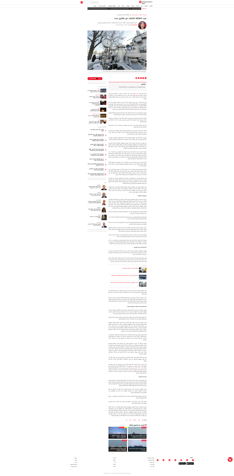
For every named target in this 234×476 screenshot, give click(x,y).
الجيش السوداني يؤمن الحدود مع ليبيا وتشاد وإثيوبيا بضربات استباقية (96, 174)
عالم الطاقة (135, 94)
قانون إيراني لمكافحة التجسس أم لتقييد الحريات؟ (94, 224)
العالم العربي (97, 95)
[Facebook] (193, 460)
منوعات (128, 6)
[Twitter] (187, 460)
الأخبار (151, 6)
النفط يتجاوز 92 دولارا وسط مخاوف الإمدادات (137, 449)
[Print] (136, 78)
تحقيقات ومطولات (112, 6)
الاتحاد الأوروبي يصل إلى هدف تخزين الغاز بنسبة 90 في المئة (124, 282)
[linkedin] (169, 460)
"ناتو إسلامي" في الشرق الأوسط (95, 217)
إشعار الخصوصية (151, 460)
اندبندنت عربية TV (102, 6)
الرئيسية (144, 15)
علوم (99, 101)
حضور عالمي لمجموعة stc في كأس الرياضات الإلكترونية (94, 104)
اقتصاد (137, 6)
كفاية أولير (134, 25)
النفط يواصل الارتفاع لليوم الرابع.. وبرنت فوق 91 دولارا (118, 449)
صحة (119, 6)
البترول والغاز (135, 15)
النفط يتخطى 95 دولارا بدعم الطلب (130, 268)
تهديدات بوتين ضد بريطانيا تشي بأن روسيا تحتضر (95, 194)
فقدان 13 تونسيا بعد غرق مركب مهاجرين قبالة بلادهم (137, 8)
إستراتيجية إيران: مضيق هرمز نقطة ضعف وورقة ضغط (94, 209)
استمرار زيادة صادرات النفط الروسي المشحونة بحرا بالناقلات (124, 275)
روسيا (139, 420)
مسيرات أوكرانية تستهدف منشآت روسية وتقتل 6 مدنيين (96, 159)
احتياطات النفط (138, 368)
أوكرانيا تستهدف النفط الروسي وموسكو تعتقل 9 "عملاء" (97, 144)
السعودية (134, 420)
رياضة (123, 6)
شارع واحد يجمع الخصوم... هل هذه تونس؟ (94, 97)
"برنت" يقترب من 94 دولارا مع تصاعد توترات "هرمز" (119, 436)
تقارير (99, 108)
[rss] (158, 460)
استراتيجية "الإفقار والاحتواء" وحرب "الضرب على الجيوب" (94, 187)
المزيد (94, 6)
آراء (142, 6)
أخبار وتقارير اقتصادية (96, 114)
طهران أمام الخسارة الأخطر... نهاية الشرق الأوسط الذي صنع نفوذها (96, 149)
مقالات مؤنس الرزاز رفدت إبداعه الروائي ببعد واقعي (94, 122)
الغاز (126, 420)
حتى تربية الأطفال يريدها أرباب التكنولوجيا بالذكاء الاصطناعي (94, 202)
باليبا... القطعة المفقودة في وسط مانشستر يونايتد (94, 91)
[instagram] (181, 460)
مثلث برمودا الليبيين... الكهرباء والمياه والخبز (95, 110)
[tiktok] (163, 460)
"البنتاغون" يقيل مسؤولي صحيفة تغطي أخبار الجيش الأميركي (97, 140)
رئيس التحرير (152, 462)
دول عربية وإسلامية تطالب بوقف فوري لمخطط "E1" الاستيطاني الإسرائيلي (112, 8)
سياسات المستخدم (150, 458)
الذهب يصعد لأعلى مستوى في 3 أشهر (97, 130)
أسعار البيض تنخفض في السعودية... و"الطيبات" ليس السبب (96, 169)
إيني (138, 106)
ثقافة (133, 6)
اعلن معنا (152, 466)
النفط (130, 420)
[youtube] (175, 460)
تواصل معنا (152, 464)
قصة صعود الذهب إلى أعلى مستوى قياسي (94, 116)
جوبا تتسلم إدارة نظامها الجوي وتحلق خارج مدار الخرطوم (96, 164)
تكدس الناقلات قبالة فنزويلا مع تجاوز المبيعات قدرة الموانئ (138, 436)
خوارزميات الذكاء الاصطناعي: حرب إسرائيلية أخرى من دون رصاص (97, 154)
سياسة (146, 6)
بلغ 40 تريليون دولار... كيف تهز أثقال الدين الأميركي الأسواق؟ (96, 135)
